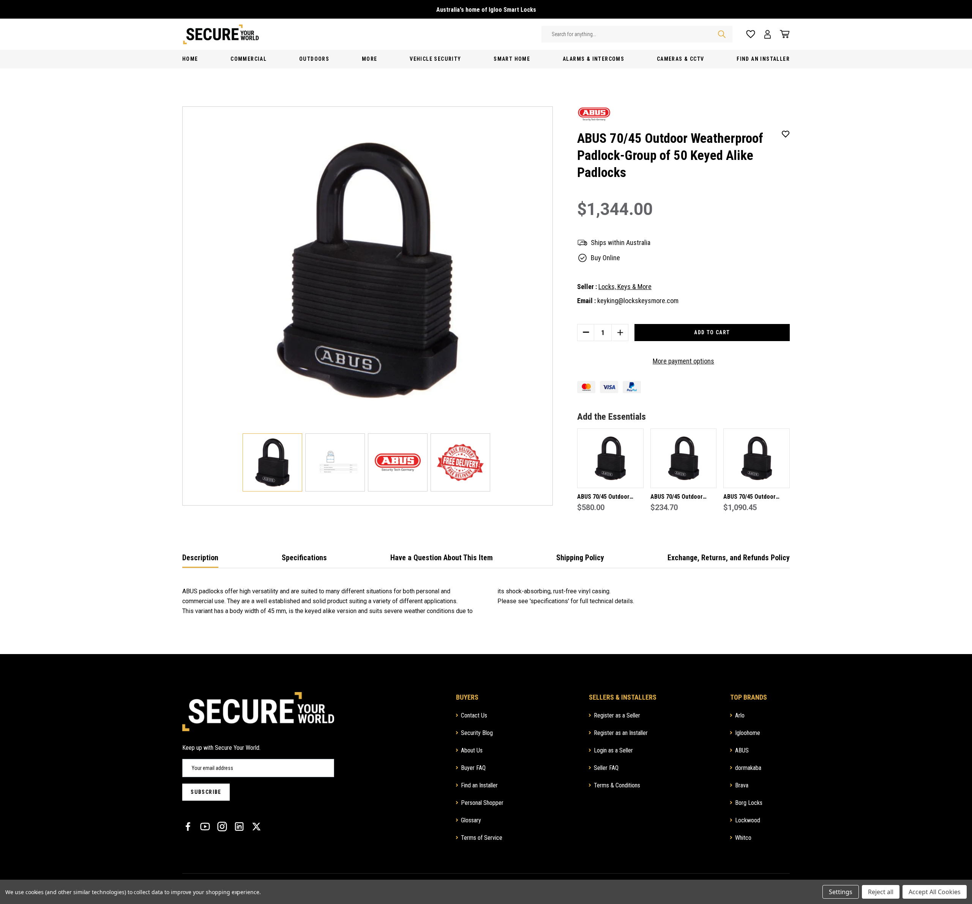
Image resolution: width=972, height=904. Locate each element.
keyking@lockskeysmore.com (638, 301)
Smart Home (512, 59)
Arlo (740, 715)
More (369, 59)
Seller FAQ (606, 767)
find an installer (763, 59)
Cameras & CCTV (680, 59)
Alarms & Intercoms (593, 59)
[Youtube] (205, 826)
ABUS (742, 750)
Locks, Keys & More (625, 287)
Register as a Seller (617, 715)
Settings (840, 892)
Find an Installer (479, 785)
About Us (472, 750)
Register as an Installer (621, 732)
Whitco (743, 837)
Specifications (304, 557)
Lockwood (747, 820)
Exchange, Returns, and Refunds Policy (728, 557)
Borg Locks (748, 802)
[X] (256, 826)
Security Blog (477, 732)
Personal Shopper (482, 802)
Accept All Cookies (935, 892)
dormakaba (748, 767)
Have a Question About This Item (441, 557)
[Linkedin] (239, 826)
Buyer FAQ (473, 767)
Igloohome (747, 732)
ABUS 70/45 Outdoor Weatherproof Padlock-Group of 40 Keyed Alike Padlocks (754, 497)
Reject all (880, 892)
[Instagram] (222, 826)
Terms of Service (481, 837)
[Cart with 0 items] (782, 34)
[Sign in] (767, 34)
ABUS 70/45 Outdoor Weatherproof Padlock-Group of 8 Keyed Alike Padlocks (680, 497)
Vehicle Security (435, 59)
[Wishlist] (751, 34)
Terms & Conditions (617, 785)
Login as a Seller (613, 750)
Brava (741, 785)
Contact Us (474, 715)
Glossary (471, 820)
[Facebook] (188, 826)
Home (190, 59)
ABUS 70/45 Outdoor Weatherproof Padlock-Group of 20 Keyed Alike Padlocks (608, 497)
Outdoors (314, 59)
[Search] (722, 34)
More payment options (683, 361)
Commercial (248, 59)
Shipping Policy (580, 557)
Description (200, 557)
